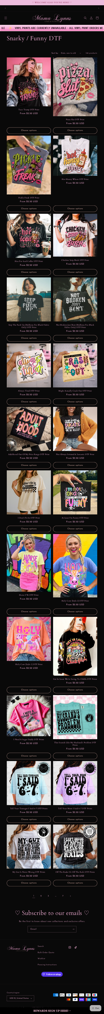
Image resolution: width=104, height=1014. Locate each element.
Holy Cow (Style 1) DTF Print (28, 664)
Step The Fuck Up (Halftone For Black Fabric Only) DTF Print (29, 326)
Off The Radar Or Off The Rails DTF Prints (75, 872)
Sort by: (54, 53)
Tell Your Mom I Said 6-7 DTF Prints (75, 808)
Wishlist (41, 959)
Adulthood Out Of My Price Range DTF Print (28, 454)
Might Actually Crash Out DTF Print (75, 391)
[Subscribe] (73, 929)
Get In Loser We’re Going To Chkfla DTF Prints (75, 679)
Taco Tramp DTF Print (28, 110)
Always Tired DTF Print (29, 391)
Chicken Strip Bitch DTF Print (75, 260)
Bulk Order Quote (46, 953)
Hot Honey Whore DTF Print (75, 179)
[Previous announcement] (5, 8)
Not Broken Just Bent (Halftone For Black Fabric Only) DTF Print (75, 326)
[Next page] (70, 896)
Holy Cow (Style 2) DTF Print (75, 601)
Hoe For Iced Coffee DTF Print (29, 261)
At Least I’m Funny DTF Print (75, 518)
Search (41, 946)
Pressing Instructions (47, 965)
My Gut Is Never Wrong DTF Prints (28, 872)
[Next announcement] (99, 8)
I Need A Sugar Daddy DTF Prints (29, 739)
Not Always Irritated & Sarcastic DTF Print (75, 454)
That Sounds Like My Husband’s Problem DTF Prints (75, 743)
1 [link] (33, 896)
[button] (52, 1010)
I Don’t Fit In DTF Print (29, 518)
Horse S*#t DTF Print (28, 595)
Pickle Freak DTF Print (28, 198)
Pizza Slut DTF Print (75, 119)
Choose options (29, 130)
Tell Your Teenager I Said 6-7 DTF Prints (29, 808)
